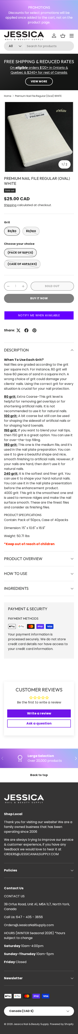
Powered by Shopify (62, 1024)
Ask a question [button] (39, 723)
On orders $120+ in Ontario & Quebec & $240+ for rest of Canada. (39, 70)
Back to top (39, 775)
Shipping (10, 205)
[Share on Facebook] (26, 330)
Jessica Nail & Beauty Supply (31, 1024)
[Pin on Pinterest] (34, 330)
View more (39, 81)
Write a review (39, 713)
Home (7, 96)
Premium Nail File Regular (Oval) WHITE (38, 96)
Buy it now (39, 298)
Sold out (52, 286)
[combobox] (39, 46)
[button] (62, 35)
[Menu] (71, 35)
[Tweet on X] (18, 330)
